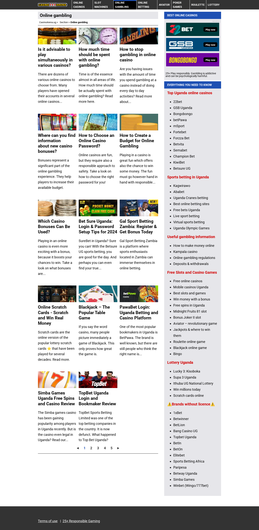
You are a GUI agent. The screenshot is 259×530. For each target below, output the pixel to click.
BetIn (177, 443)
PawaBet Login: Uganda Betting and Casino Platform (139, 312)
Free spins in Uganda (189, 305)
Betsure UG (181, 168)
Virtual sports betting (189, 222)
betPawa (180, 120)
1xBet (177, 413)
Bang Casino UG (185, 431)
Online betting (143, 4)
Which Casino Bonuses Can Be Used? (54, 226)
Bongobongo (182, 114)
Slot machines (101, 4)
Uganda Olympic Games (191, 228)
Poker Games (177, 4)
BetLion (179, 425)
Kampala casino (185, 252)
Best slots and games (189, 293)
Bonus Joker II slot (187, 317)
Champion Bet (184, 156)
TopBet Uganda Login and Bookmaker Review (97, 398)
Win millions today (187, 389)
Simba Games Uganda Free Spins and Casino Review (56, 398)
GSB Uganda (182, 108)
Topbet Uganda (184, 437)
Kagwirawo (181, 186)
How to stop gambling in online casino (138, 55)
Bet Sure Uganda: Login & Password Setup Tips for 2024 (98, 226)
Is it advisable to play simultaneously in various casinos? (55, 57)
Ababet (178, 192)
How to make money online (193, 246)
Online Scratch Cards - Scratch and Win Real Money (53, 315)
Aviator (164, 4)
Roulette (198, 4)
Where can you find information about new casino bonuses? (56, 143)
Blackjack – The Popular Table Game (94, 312)
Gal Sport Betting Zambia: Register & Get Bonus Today (138, 226)
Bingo (177, 354)
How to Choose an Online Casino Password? (96, 141)
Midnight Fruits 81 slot (190, 311)
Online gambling (122, 4)
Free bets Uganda (186, 210)
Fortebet (179, 132)
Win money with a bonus (191, 299)
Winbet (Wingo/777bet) (190, 486)
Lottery (214, 4)
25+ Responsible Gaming (81, 521)
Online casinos (79, 4)
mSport (178, 126)
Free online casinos (187, 281)
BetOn (178, 449)
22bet (177, 102)
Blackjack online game (190, 348)
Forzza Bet (181, 138)
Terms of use (48, 521)
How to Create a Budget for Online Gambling (137, 141)
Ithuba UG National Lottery (193, 383)
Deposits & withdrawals (191, 264)
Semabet (180, 150)
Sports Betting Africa (188, 461)
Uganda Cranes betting (190, 198)
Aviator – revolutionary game (195, 323)
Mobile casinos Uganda (190, 287)
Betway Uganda (185, 473)
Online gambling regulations (194, 258)
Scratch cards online (188, 396)
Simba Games (184, 479)
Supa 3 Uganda (184, 377)
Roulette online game (189, 342)
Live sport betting (186, 216)
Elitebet (179, 455)
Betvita (178, 144)
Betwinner (181, 419)
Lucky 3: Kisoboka (186, 371)
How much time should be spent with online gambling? (94, 57)
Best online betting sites (191, 204)
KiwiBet (179, 162)
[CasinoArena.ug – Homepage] (52, 5)
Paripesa (180, 467)
